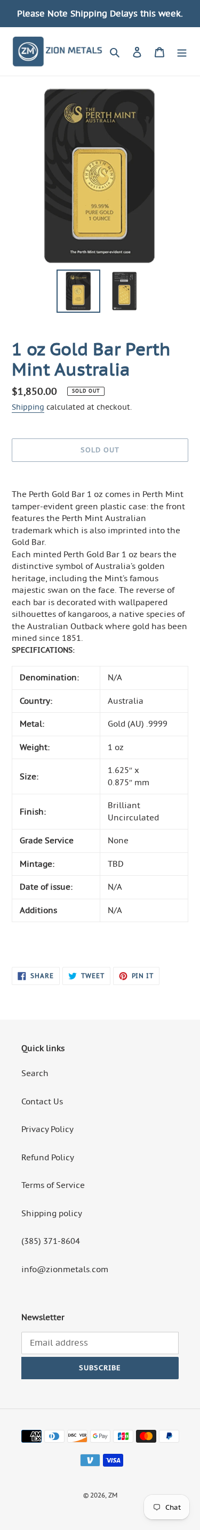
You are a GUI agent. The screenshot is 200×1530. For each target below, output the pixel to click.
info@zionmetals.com (64, 1269)
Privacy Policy (47, 1129)
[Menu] (182, 51)
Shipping (28, 407)
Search (35, 1073)
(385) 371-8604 (50, 1241)
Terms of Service (53, 1185)
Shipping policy (51, 1213)
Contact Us (42, 1101)
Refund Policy (47, 1157)
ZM (112, 1495)
